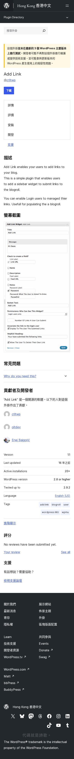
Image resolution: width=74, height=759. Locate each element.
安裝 (11, 125)
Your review (12, 552)
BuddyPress (14, 689)
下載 (9, 90)
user (66, 504)
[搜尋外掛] (44, 30)
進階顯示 (10, 523)
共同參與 (45, 637)
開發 (11, 135)
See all (65, 552)
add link (44, 504)
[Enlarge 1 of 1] (65, 227)
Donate (46, 650)
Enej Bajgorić (21, 440)
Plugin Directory (14, 17)
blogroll (56, 504)
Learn (8, 637)
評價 (11, 115)
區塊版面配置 (48, 624)
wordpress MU (50, 512)
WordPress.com (17, 669)
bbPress (11, 683)
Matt (9, 676)
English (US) (62, 495)
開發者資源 (11, 650)
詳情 (11, 105)
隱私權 (8, 624)
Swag (44, 657)
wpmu (65, 512)
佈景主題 (45, 611)
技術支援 (10, 643)
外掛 (42, 618)
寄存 (7, 618)
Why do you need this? (20, 376)
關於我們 (10, 604)
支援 (11, 144)
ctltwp (11, 80)
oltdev (16, 427)
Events (44, 643)
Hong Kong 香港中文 (27, 707)
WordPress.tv (15, 657)
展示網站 (45, 604)
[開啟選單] (68, 5)
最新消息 (10, 611)
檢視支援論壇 (13, 580)
